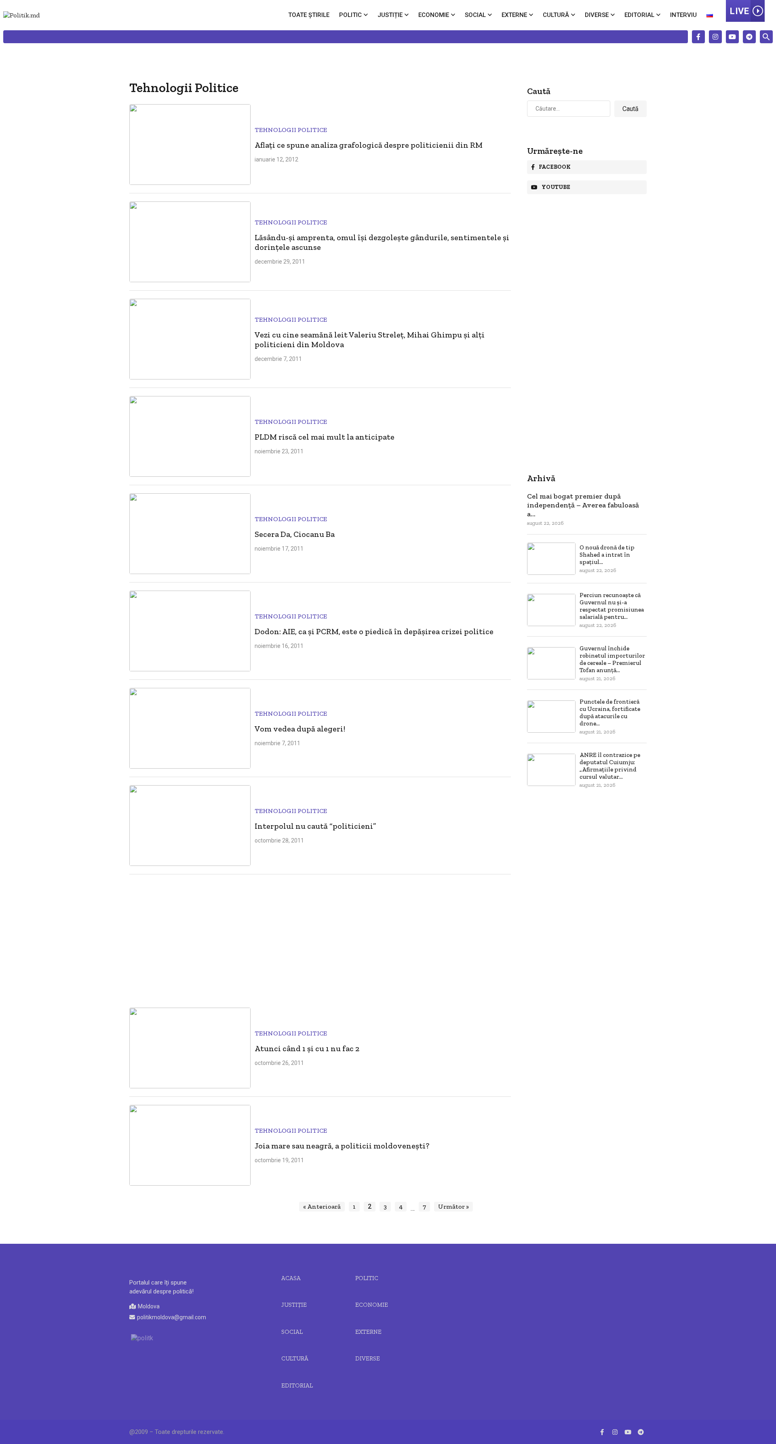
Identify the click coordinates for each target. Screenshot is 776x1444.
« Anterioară (322, 1206)
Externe (514, 15)
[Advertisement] (320, 939)
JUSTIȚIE (294, 1304)
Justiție (390, 15)
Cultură (556, 15)
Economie (433, 15)
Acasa (291, 1278)
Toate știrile (308, 15)
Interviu (683, 15)
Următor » (453, 1206)
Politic (350, 15)
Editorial (639, 15)
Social (475, 15)
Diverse (597, 15)
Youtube (556, 187)
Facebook (555, 166)
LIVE (739, 11)
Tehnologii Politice (291, 130)
